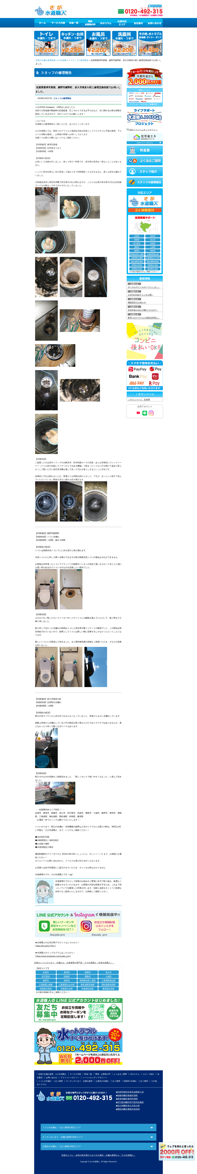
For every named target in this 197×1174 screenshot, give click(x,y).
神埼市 (67, 980)
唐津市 (67, 972)
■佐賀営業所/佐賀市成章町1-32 (130, 1092)
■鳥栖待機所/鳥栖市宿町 (127, 1095)
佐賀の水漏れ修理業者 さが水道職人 (52, 60)
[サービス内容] (53, 22)
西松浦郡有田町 (109, 984)
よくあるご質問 (120, 1074)
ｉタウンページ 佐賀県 (139, 399)
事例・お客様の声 (90, 22)
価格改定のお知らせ (137, 302)
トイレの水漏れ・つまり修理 (50, 1081)
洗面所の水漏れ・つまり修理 (135, 1081)
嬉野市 (46, 980)
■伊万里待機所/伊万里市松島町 (130, 1102)
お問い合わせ (154, 22)
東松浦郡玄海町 (88, 984)
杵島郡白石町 (88, 988)
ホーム (42, 22)
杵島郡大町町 (46, 988)
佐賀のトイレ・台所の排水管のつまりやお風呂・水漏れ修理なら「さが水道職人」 (98, 1155)
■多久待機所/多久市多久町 (128, 1105)
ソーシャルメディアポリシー (95, 1077)
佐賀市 (46, 972)
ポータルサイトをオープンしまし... (144, 287)
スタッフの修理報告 (79, 60)
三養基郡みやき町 (67, 984)
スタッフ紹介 (148, 1074)
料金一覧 (74, 22)
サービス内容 (58, 22)
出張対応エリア (122, 22)
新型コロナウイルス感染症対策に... (144, 318)
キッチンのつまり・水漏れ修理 (79, 1081)
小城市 (109, 976)
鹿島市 (88, 976)
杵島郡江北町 (67, 988)
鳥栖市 (88, 972)
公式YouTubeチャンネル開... (140, 295)
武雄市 (67, 976)
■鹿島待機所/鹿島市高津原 (128, 1109)
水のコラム (106, 22)
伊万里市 (46, 976)
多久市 (109, 972)
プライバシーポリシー (69, 1077)
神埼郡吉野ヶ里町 (88, 980)
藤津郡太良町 (109, 988)
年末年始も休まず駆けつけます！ (143, 310)
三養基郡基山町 (109, 980)
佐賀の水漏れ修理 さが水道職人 (52, 1074)
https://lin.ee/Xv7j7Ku (45, 946)
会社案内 (138, 22)
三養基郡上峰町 (46, 984)
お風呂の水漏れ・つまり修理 (108, 1081)
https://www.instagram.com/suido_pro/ (53, 956)
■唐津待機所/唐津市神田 (127, 1099)
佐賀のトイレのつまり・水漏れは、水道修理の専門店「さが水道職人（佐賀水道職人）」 (74, 963)
